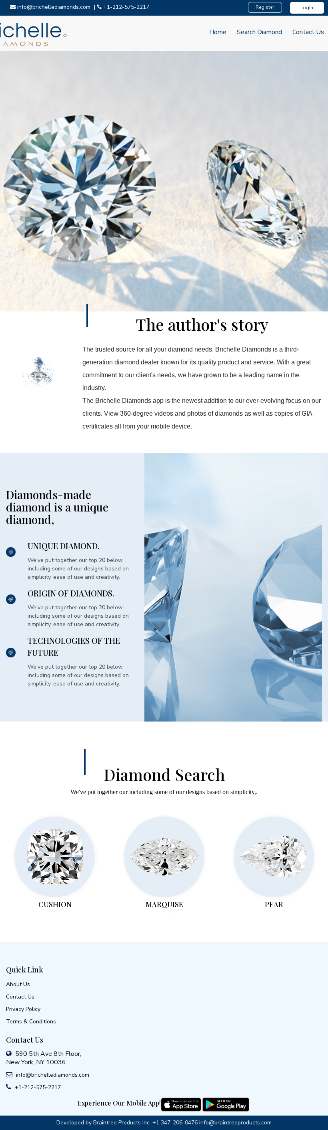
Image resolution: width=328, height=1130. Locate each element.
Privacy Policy (23, 1009)
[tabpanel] (55, 860)
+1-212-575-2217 (37, 1087)
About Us (18, 984)
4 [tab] (182, 916)
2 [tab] (158, 916)
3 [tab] (170, 916)
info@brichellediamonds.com (51, 1075)
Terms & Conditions (31, 1021)
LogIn (306, 7)
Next (242, 861)
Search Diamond (259, 32)
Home (217, 32)
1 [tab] (146, 916)
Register (265, 7)
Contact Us (308, 32)
